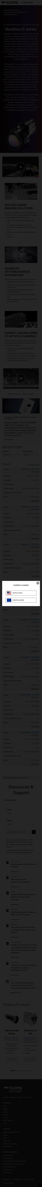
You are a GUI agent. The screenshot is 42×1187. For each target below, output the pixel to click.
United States (17, 593)
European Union (18, 600)
